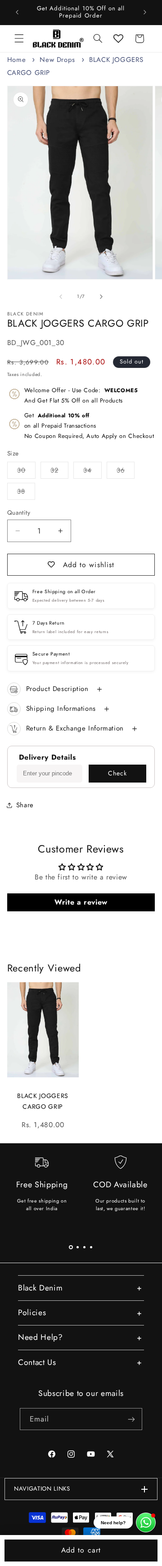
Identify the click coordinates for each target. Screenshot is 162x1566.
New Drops (57, 60)
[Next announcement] (145, 12)
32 (59, 472)
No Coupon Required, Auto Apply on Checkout (89, 425)
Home (16, 60)
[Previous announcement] (17, 12)
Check (117, 773)
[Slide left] (61, 296)
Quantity (18, 512)
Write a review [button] (81, 902)
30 (26, 472)
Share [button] (25, 805)
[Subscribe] (131, 1419)
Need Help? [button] (40, 1337)
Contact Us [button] (37, 1362)
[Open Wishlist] (118, 38)
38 (26, 493)
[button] (19, 38)
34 (92, 472)
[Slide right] (101, 296)
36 (126, 472)
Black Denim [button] (40, 1288)
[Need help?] (146, 1522)
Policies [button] (32, 1312)
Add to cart (81, 1550)
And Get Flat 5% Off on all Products (81, 395)
